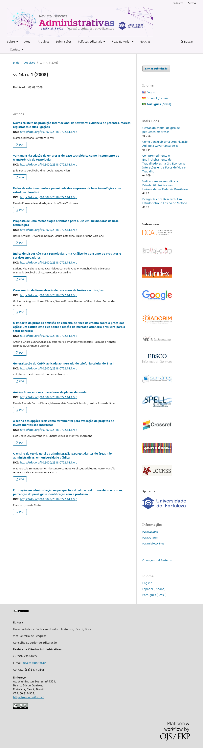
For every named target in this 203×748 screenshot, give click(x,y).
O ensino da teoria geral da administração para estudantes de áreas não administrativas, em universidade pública (62, 455)
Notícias (145, 41)
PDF (21, 145)
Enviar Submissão (156, 68)
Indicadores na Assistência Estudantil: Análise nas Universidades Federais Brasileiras (165, 185)
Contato (15, 49)
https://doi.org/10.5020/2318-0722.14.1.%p (48, 132)
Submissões (64, 41)
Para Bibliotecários (153, 543)
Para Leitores (150, 531)
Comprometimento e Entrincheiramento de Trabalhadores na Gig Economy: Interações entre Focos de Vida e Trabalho (164, 163)
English (151, 92)
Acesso (192, 3)
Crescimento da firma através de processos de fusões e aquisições (58, 290)
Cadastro (177, 3)
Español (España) (158, 98)
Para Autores (150, 537)
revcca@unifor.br (34, 663)
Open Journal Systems (157, 560)
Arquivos (43, 41)
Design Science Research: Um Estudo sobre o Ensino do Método (164, 201)
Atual (27, 41)
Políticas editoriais (90, 41)
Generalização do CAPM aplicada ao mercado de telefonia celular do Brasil (63, 363)
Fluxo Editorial (121, 41)
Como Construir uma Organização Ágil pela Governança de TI (165, 144)
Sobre (11, 41)
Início (16, 62)
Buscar (188, 41)
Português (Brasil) (154, 595)
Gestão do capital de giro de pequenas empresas (161, 130)
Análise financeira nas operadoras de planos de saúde (49, 392)
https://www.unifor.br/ (28, 697)
